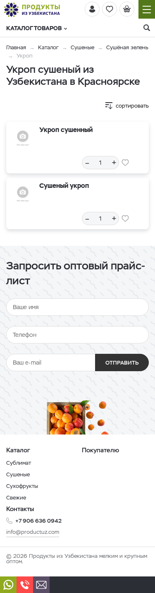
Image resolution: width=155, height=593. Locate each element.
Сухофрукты (22, 486)
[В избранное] (125, 163)
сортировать (132, 105)
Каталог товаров (34, 28)
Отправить (122, 362)
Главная (16, 47)
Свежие (16, 497)
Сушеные (82, 47)
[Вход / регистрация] (92, 9)
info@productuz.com (32, 531)
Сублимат (18, 462)
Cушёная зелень (127, 47)
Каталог (48, 47)
